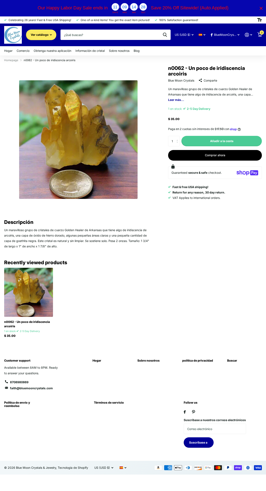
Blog (137, 50)
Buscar (232, 360)
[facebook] (185, 412)
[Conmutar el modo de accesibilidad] (259, 20)
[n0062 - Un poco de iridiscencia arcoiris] (28, 292)
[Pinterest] (193, 412)
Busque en (165, 35)
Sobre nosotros (119, 50)
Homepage (11, 60)
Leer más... (176, 100)
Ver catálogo (40, 34)
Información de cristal (90, 50)
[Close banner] (261, 8)
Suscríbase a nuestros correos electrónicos (215, 420)
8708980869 (19, 382)
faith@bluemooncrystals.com (31, 388)
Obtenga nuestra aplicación (52, 50)
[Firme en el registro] (248, 35)
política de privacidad (197, 360)
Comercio (23, 50)
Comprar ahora (215, 155)
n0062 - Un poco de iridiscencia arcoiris (27, 324)
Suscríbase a (198, 442)
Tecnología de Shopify (73, 467)
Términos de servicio (109, 402)
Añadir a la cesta (221, 141)
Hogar (8, 50)
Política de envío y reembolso (17, 404)
